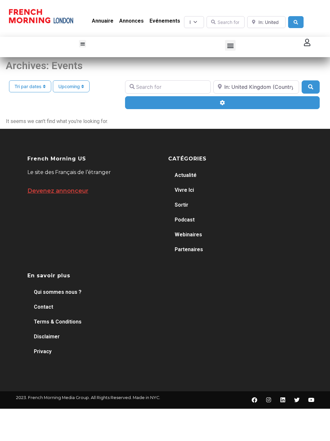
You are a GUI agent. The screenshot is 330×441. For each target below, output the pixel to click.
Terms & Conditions (58, 322)
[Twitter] (296, 400)
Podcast (185, 220)
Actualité (186, 175)
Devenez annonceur (57, 190)
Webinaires (188, 234)
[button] (82, 43)
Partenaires (189, 249)
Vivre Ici (184, 190)
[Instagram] (268, 400)
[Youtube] (311, 400)
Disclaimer (47, 336)
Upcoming (69, 86)
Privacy (43, 351)
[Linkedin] (282, 400)
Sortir (181, 205)
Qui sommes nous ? (58, 292)
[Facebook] (254, 400)
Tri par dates (29, 86)
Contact (43, 307)
